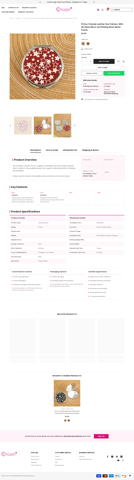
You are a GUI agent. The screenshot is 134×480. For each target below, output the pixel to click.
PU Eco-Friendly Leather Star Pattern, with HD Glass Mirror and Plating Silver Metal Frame (66, 412)
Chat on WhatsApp (114, 73)
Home (11, 18)
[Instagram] (112, 456)
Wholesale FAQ (70, 150)
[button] (10, 125)
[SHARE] (122, 61)
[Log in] (103, 10)
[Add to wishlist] (118, 61)
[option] (42, 66)
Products (18, 18)
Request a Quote (91, 73)
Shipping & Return (90, 150)
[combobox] (123, 9)
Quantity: (84, 57)
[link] (23, 358)
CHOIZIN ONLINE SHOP (67, 409)
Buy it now (102, 68)
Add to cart (104, 61)
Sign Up (101, 436)
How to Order (52, 150)
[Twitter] (122, 460)
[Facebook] (107, 456)
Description (35, 150)
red (65, 420)
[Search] (112, 9)
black (68, 420)
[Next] (94, 2)
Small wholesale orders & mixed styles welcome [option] (67, 2)
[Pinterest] (116, 456)
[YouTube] (118, 460)
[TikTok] (121, 456)
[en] (98, 10)
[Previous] (40, 2)
